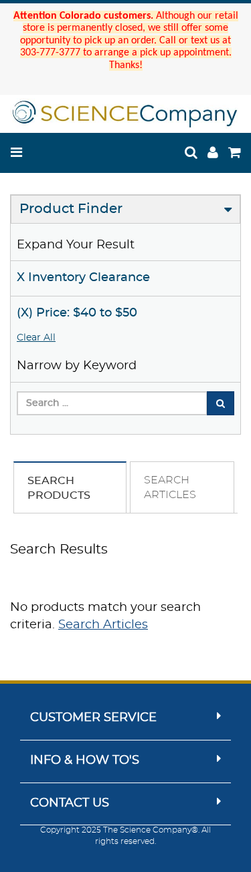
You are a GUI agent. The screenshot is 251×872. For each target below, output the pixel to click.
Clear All (36, 338)
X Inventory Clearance (83, 278)
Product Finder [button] (70, 209)
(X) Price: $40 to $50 (77, 313)
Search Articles (103, 625)
